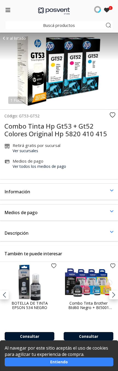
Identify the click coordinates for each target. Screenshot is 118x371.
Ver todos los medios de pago (39, 166)
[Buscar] (108, 25)
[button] (113, 295)
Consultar (29, 336)
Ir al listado (15, 38)
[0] (106, 10)
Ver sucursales (25, 150)
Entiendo (59, 361)
